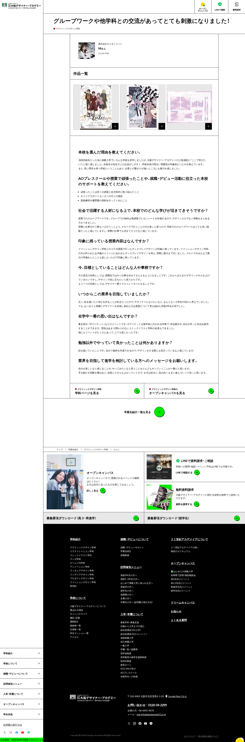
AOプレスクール (128, 672)
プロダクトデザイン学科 (82, 578)
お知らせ (176, 611)
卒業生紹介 (125, 551)
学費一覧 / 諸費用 (129, 649)
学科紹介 (75, 539)
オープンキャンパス (183, 563)
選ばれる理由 (76, 610)
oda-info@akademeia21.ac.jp (151, 714)
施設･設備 (75, 617)
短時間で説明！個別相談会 (183, 575)
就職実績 (124, 555)
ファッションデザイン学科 (83, 582)
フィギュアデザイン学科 (82, 570)
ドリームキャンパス (183, 602)
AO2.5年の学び (128, 668)
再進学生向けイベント (181, 586)
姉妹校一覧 (75, 625)
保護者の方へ (127, 594)
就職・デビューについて (134, 539)
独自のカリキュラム (180, 551)
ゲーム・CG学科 (77, 562)
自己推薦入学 (127, 641)
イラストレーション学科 (82, 551)
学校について (78, 598)
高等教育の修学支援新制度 (133, 657)
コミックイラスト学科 (81, 555)
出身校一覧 (75, 629)
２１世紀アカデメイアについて (189, 539)
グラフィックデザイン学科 (68, 28)
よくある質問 (179, 620)
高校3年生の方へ (128, 575)
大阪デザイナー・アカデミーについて (88, 606)
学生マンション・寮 (79, 633)
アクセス (74, 637)
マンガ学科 (75, 559)
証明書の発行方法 (12, 724)
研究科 (73, 586)
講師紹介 (74, 621)
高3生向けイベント (180, 579)
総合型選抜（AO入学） (130, 630)
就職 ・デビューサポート (132, 547)
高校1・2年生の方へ (130, 579)
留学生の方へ (127, 590)
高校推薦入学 (127, 637)
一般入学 (124, 645)
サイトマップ (189, 736)
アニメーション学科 (80, 566)
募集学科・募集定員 (129, 622)
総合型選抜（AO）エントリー (134, 634)
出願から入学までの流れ (132, 626)
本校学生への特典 (129, 676)
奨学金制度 (125, 653)
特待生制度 (125, 661)
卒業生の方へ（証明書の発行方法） (136, 602)
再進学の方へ (127, 586)
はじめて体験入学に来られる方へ (136, 583)
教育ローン (125, 664)
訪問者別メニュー (131, 567)
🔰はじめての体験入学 (182, 571)
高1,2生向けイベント (181, 583)
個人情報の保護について (208, 736)
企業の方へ (125, 598)
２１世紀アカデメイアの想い (185, 547)
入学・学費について (131, 614)
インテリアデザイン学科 (82, 574)
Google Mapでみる (177, 696)
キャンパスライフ (78, 613)
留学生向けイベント (180, 590)
